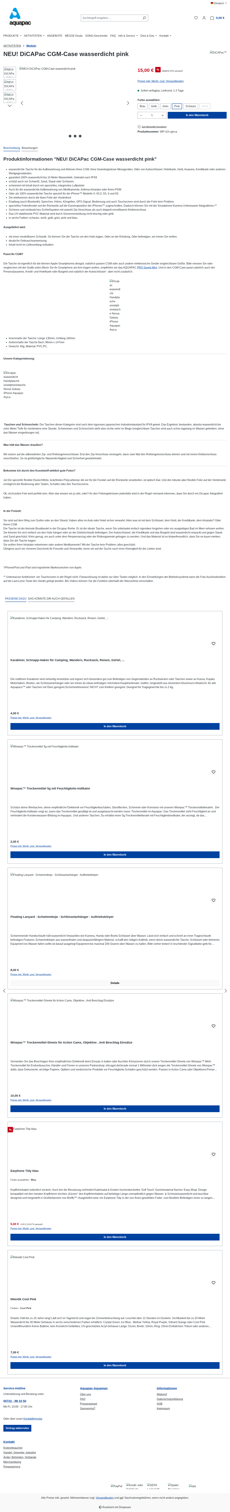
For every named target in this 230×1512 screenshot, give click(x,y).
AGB (159, 1403)
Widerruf (162, 1394)
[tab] (11, 148)
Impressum (163, 1408)
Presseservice (11, 1466)
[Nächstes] (128, 103)
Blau (142, 106)
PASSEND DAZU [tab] (15, 598)
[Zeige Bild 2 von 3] (75, 136)
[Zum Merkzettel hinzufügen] (213, 643)
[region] (67, 103)
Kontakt (9, 1442)
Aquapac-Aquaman (94, 1388)
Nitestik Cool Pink (23, 1299)
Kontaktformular (32, 1418)
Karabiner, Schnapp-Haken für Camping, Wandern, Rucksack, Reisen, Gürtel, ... (67, 660)
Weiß (206, 107)
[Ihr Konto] (204, 17)
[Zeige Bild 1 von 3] (70, 136)
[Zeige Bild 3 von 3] (80, 136)
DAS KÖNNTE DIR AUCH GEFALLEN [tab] (51, 598)
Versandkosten (105, 1497)
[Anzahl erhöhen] (162, 115)
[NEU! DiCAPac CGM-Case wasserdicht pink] (75, 103)
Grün (165, 106)
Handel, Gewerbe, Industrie (19, 1452)
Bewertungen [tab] (30, 148)
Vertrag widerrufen (17, 1428)
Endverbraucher (13, 1447)
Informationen (167, 1388)
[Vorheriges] (21, 103)
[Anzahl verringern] (141, 115)
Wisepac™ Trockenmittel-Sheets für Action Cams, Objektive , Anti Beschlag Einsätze (71, 1042)
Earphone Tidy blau (24, 1171)
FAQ (82, 1399)
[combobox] (110, 18)
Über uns (85, 1394)
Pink (177, 106)
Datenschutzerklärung (170, 1399)
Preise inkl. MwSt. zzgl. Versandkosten (161, 81)
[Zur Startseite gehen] (20, 17)
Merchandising (12, 1462)
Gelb (154, 106)
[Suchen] (144, 18)
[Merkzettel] (196, 17)
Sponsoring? (87, 1408)
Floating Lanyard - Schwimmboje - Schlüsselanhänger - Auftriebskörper (62, 917)
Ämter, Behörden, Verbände (19, 1457)
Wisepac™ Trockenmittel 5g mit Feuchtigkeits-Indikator (50, 788)
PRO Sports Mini (147, 267)
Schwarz (191, 106)
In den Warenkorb (197, 115)
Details (115, 983)
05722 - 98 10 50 (14, 1401)
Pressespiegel (88, 1403)
